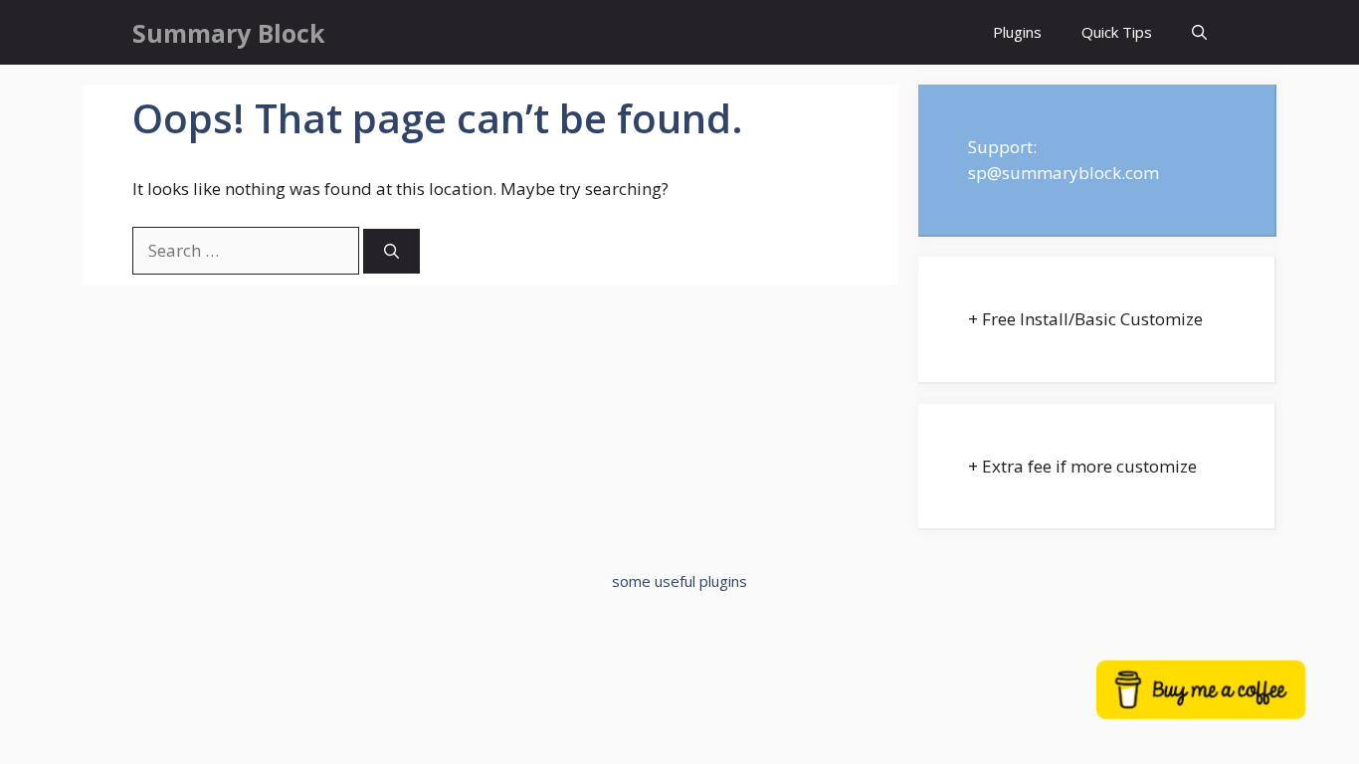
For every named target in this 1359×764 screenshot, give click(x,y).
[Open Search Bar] (1199, 32)
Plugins (1017, 32)
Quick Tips (1116, 32)
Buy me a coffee (1226, 701)
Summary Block (228, 33)
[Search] (391, 251)
